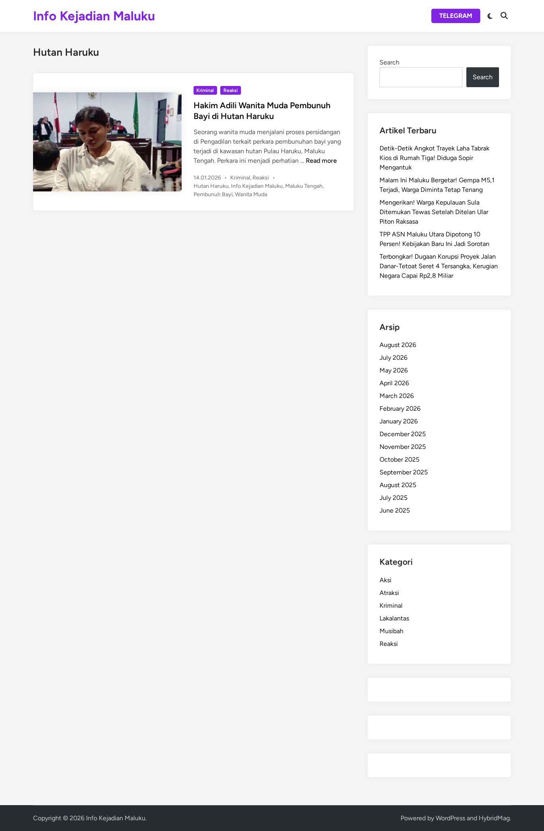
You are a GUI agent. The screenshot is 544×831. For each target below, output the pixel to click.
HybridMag (494, 818)
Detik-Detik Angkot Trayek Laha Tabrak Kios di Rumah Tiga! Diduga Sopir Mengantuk (434, 157)
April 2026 (394, 383)
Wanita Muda (251, 194)
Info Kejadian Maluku (94, 15)
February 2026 (400, 408)
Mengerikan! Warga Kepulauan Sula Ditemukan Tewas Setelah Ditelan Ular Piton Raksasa (434, 212)
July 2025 (393, 497)
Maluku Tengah (304, 186)
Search (389, 62)
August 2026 (398, 345)
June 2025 (395, 510)
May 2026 (394, 370)
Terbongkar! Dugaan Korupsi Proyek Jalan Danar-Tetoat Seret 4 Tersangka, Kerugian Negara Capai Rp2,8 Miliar (439, 266)
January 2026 (399, 421)
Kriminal (205, 90)
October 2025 (399, 459)
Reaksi (230, 90)
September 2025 (404, 472)
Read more (321, 160)
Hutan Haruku (211, 186)
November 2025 (403, 447)
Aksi (385, 580)
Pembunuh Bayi (213, 194)
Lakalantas (394, 618)
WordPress (450, 818)
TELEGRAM (455, 16)
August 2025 (398, 485)
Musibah (391, 631)
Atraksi (389, 593)
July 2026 (393, 357)
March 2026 (397, 396)
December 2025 (403, 434)
